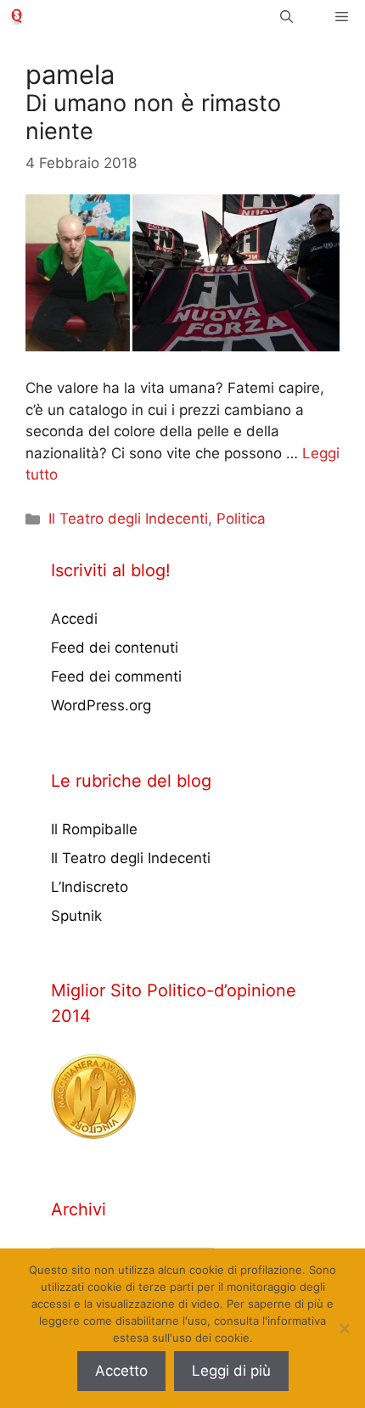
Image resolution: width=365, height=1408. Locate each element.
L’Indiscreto (89, 886)
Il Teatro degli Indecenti (128, 518)
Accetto (121, 1370)
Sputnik (76, 915)
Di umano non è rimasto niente (153, 116)
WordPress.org (101, 705)
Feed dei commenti (116, 676)
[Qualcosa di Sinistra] (16, 16)
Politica (241, 518)
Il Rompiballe (94, 829)
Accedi (74, 618)
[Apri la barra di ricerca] (286, 16)
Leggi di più (231, 1370)
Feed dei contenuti (114, 647)
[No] (343, 1328)
